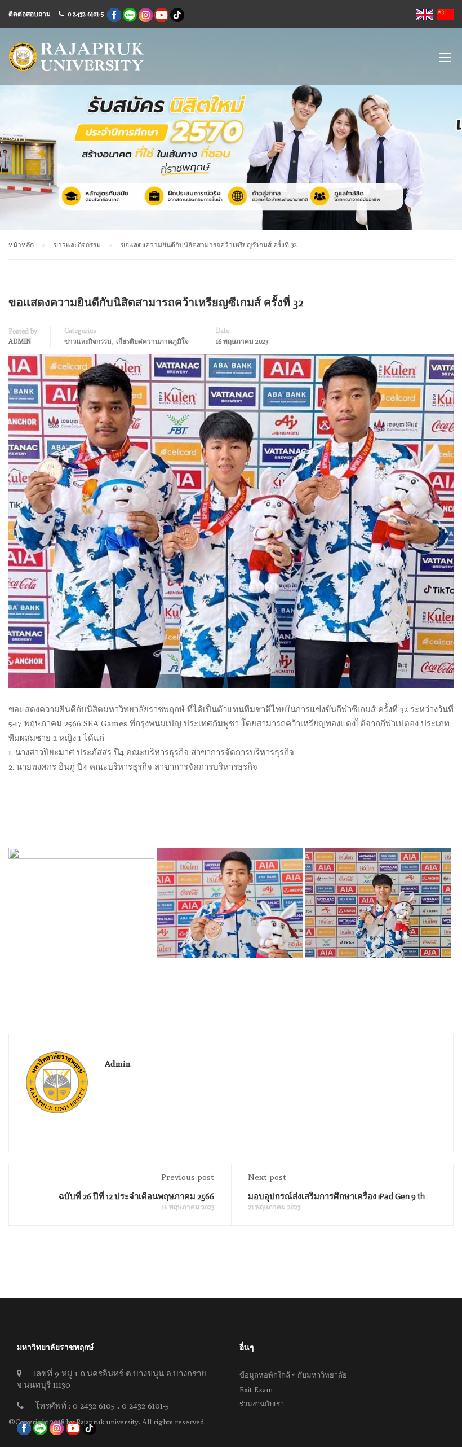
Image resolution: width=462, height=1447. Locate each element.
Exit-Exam (256, 1389)
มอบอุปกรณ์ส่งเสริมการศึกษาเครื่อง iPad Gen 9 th (336, 1196)
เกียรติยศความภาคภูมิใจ (152, 341)
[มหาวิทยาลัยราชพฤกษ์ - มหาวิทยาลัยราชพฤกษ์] (76, 62)
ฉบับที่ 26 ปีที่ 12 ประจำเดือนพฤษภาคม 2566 (136, 1196)
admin (19, 341)
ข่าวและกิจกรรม (88, 341)
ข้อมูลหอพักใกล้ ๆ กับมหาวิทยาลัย (293, 1374)
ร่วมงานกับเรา (261, 1403)
